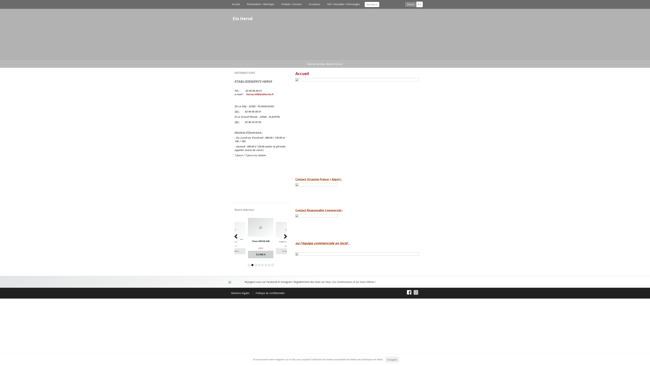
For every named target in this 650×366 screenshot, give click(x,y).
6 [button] (266, 265)
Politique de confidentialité (270, 293)
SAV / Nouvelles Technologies (343, 4)
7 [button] (269, 265)
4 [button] (259, 265)
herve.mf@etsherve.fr (260, 94)
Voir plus (371, 4)
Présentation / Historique (260, 4)
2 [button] (252, 265)
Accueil (236, 4)
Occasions (314, 4)
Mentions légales (240, 293)
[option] (255, 238)
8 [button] (273, 265)
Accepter (392, 359)
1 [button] (249, 265)
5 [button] (263, 265)
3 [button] (256, 265)
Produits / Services (291, 4)
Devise (410, 4)
